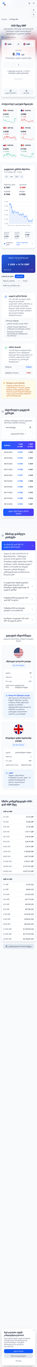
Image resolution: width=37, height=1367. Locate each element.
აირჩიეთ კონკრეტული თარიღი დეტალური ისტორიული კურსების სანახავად (18, 422)
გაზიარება (19, 276)
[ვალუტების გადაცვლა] (18, 44)
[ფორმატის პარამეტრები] (33, 10)
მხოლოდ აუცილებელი (18, 1356)
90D (16, 177)
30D (11, 177)
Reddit (25, 281)
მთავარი (4, 19)
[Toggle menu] (33, 3)
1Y (21, 177)
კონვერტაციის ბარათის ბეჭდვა (20, 946)
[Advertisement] (18, 11)
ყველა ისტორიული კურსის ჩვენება (18, 512)
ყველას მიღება (18, 1351)
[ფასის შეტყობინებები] (29, 3)
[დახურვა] (33, 1330)
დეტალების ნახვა (17, 434)
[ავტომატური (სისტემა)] (33, 15)
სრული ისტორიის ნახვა (22, 244)
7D (6, 177)
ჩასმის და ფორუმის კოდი (11, 285)
